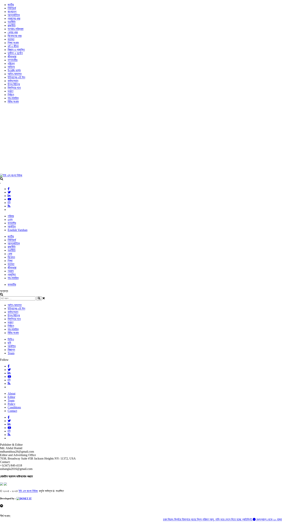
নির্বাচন (11, 94)
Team (11, 353)
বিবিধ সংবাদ (13, 101)
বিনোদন (11, 257)
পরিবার (11, 216)
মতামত (11, 39)
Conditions (14, 407)
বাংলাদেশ (12, 11)
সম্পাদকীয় (12, 60)
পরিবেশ (11, 63)
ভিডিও (11, 339)
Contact (12, 410)
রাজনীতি (12, 25)
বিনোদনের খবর (14, 35)
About (11, 393)
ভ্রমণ (10, 91)
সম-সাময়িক (13, 98)
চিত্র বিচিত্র (14, 84)
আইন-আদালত (15, 74)
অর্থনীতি (12, 22)
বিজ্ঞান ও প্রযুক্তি (16, 49)
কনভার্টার (12, 223)
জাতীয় (11, 4)
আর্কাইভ (12, 226)
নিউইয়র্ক (12, 8)
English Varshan (17, 230)
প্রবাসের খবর (14, 18)
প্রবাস (11, 271)
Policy (11, 404)
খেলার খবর (13, 32)
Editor (11, 397)
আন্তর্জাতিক (14, 15)
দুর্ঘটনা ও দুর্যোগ (15, 53)
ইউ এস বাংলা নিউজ (28, 491)
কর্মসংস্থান (13, 80)
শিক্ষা (10, 260)
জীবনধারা (12, 56)
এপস (10, 219)
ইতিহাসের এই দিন (16, 77)
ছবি (9, 342)
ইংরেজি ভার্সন (14, 70)
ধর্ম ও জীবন (13, 46)
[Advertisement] (115, 140)
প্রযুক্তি (12, 274)
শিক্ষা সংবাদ (13, 42)
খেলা (10, 253)
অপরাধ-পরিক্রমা (15, 29)
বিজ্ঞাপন (11, 349)
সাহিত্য (11, 67)
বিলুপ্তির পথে (14, 87)
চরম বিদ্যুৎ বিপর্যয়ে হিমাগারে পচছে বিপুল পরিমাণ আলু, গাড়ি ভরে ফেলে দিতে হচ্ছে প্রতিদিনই (201, 519)
